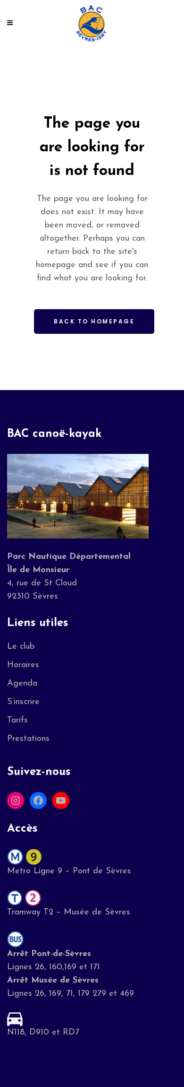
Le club (20, 647)
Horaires (23, 665)
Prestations (28, 739)
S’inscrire (23, 702)
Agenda (22, 683)
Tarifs (17, 720)
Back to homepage (94, 321)
